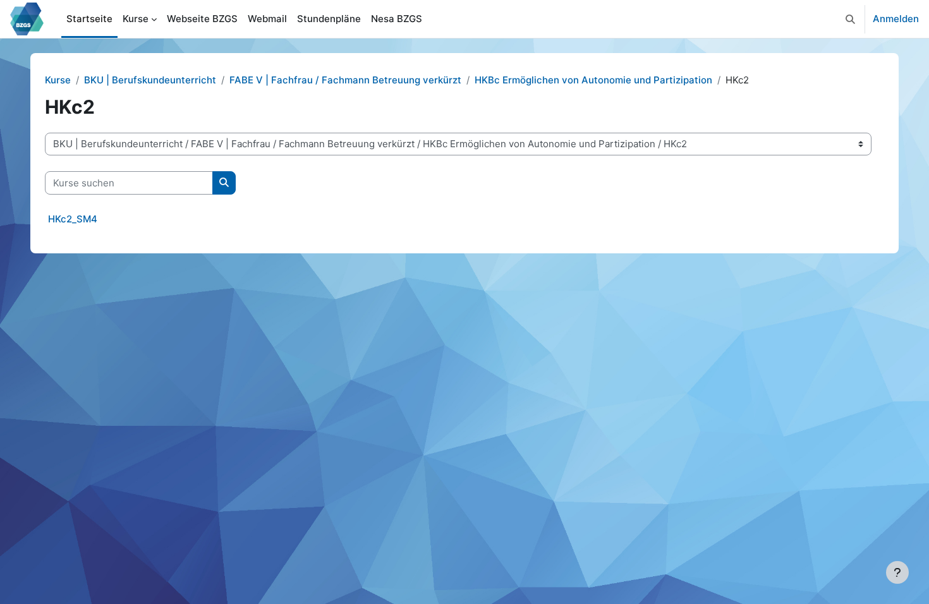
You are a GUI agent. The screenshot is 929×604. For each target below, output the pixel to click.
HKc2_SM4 (72, 219)
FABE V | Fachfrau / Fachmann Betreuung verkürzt (345, 80)
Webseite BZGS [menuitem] (202, 19)
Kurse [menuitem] (136, 19)
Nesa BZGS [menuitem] (396, 19)
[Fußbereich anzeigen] (897, 572)
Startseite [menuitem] (89, 19)
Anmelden (896, 19)
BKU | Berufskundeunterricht (150, 80)
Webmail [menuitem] (267, 19)
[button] (850, 19)
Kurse (58, 80)
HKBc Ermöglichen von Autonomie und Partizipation (593, 80)
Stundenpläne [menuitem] (329, 19)
